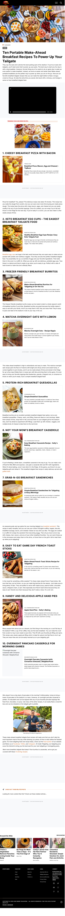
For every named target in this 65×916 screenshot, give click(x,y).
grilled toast (6, 471)
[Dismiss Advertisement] (11, 89)
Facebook (16, 744)
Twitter (22, 744)
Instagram (31, 744)
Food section (47, 741)
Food (4, 48)
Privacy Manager (8, 904)
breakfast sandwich (49, 526)
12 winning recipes (21, 752)
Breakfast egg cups (9, 254)
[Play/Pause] (11, 112)
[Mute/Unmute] (54, 112)
